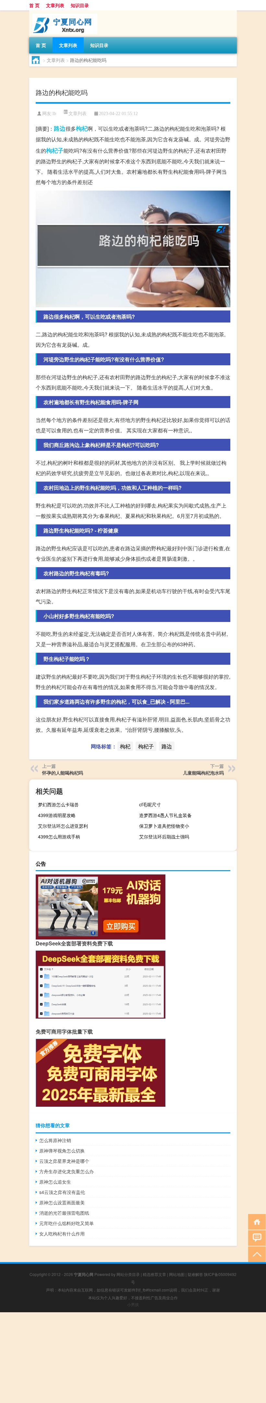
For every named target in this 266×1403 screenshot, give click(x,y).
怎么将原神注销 (55, 1140)
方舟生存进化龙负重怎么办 (66, 1171)
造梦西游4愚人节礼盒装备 (165, 815)
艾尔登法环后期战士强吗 (164, 836)
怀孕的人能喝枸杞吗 (62, 772)
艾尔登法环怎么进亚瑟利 (63, 826)
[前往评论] (255, 1237)
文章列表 (55, 5)
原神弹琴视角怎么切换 (62, 1150)
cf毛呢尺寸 (150, 804)
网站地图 (177, 1274)
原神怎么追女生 (55, 1181)
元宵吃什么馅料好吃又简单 (66, 1223)
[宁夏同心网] (63, 12)
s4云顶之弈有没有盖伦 (62, 1192)
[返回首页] (255, 1221)
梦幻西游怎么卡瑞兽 (58, 804)
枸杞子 (55, 150)
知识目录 (80, 5)
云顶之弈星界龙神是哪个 (64, 1161)
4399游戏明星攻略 (57, 815)
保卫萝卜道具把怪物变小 (164, 826)
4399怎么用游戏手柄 (59, 836)
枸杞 (82, 128)
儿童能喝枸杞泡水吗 (203, 772)
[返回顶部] (255, 1253)
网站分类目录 (128, 1274)
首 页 (34, 5)
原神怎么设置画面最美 (62, 1202)
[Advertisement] (133, 1357)
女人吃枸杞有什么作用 (62, 1233)
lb (54, 113)
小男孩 (133, 1304)
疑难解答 (195, 1274)
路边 (60, 128)
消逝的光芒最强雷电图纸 (64, 1213)
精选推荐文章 (154, 1274)
